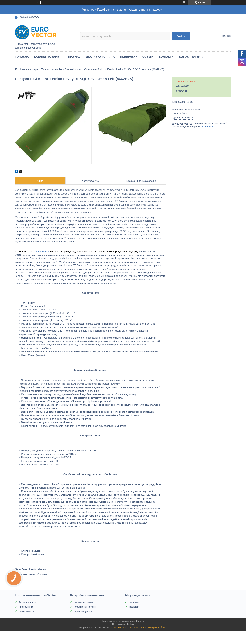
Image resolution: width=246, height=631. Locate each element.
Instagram (134, 606)
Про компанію (26, 606)
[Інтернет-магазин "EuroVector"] (46, 32)
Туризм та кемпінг (51, 69)
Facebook (134, 602)
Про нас (74, 56)
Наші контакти (26, 611)
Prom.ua (140, 621)
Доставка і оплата (100, 56)
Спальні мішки (73, 69)
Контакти (166, 56)
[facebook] (16, 171)
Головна (22, 56)
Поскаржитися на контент (124, 627)
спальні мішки (41, 251)
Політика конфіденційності (153, 627)
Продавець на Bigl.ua (123, 624)
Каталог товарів (47, 56)
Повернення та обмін (137, 56)
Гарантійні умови (83, 611)
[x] (20, 171)
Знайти (181, 36)
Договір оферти (191, 56)
